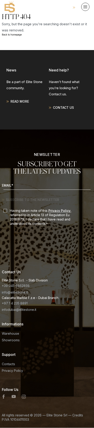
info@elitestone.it (15, 292)
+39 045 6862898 (16, 286)
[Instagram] (24, 397)
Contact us (63, 107)
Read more (19, 101)
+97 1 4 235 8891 (15, 303)
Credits (77, 415)
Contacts (8, 364)
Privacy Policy (59, 211)
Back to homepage (12, 34)
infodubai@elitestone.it (19, 310)
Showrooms (11, 340)
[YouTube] (14, 397)
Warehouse (10, 333)
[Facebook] (4, 397)
